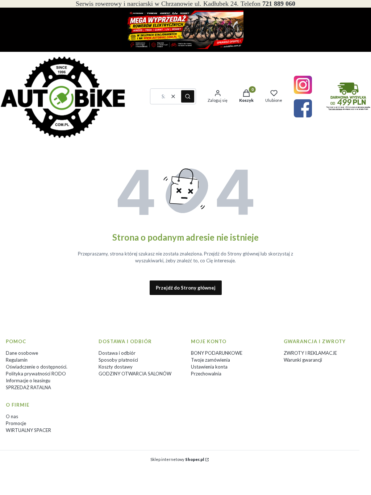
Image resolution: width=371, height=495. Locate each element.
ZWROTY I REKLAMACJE (310, 353)
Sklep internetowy (177, 459)
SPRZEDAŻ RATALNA (28, 387)
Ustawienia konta (209, 367)
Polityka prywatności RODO (36, 374)
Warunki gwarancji (303, 360)
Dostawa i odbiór (117, 353)
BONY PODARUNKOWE (216, 353)
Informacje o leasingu (28, 380)
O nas (12, 416)
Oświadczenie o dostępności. (36, 367)
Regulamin (17, 360)
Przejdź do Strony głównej (186, 288)
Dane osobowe (22, 353)
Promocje (16, 423)
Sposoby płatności (118, 360)
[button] (187, 96)
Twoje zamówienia (210, 360)
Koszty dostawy (116, 367)
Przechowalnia (206, 374)
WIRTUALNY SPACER (28, 430)
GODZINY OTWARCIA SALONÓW (135, 374)
